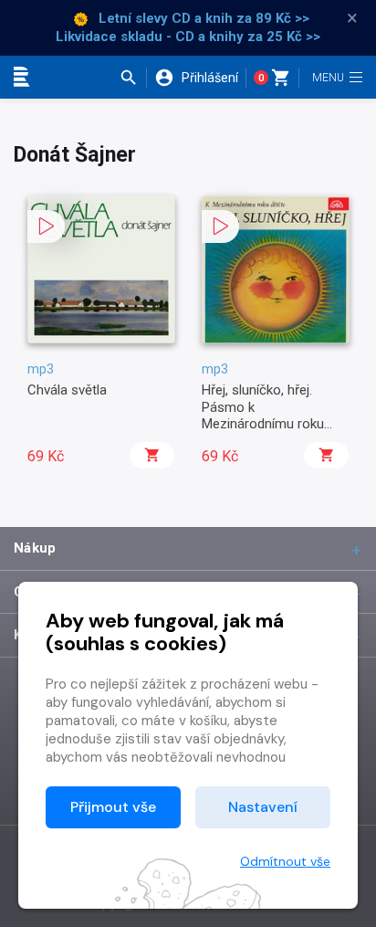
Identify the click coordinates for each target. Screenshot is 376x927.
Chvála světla (67, 390)
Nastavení (263, 806)
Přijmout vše (113, 806)
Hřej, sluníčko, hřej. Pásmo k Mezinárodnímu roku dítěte (263, 415)
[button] (133, 78)
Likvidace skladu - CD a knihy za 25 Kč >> (188, 36)
